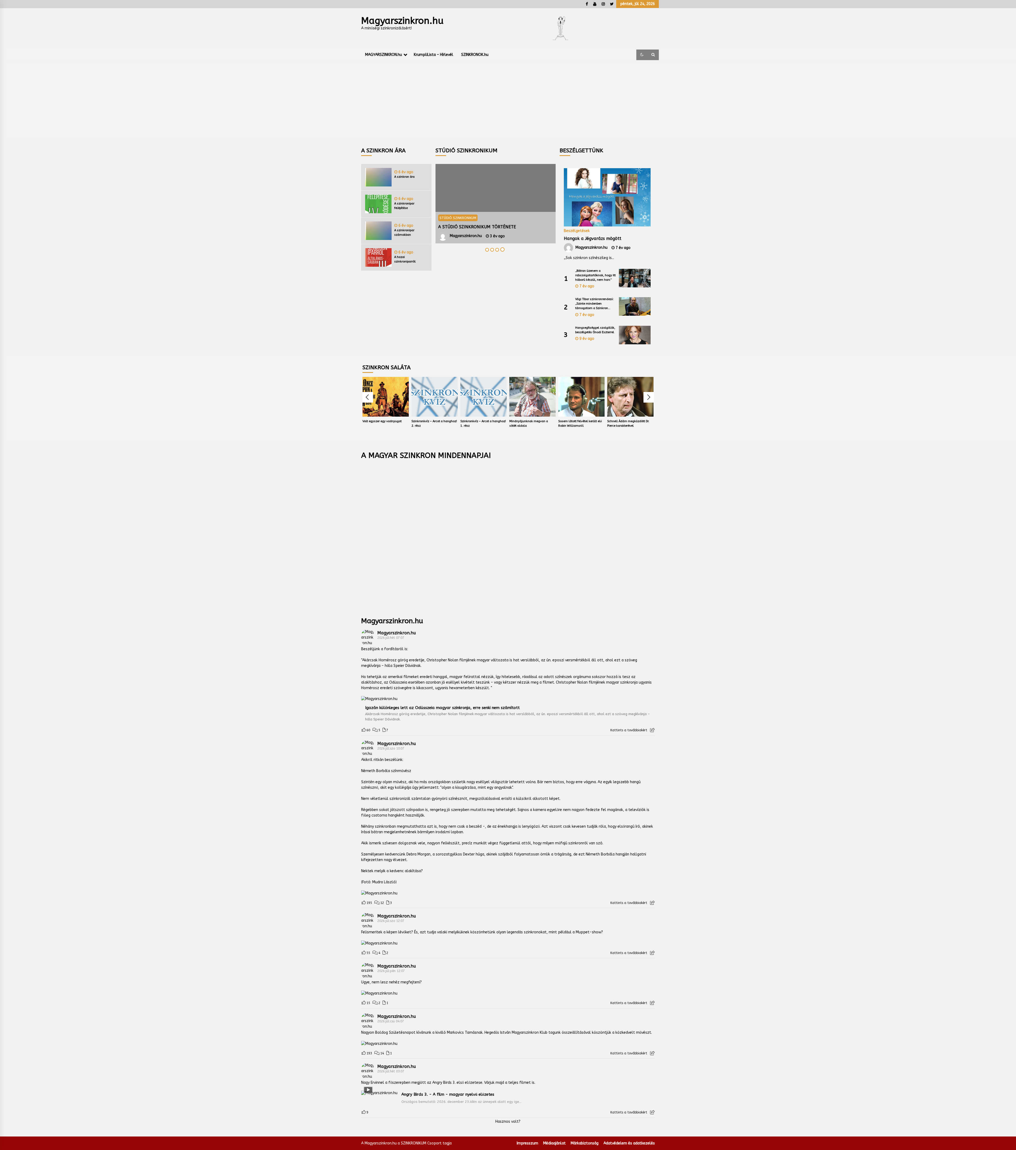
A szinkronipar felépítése (404, 206)
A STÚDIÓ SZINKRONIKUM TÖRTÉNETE (477, 226)
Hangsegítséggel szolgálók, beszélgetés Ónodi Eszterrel (595, 330)
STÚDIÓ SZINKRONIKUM (457, 218)
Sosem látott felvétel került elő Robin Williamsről (580, 423)
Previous (367, 397)
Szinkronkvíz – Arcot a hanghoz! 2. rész (434, 423)
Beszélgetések (577, 231)
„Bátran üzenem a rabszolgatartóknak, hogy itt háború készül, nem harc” (595, 275)
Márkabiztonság (584, 1143)
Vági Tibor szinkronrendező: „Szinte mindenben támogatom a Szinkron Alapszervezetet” (594, 303)
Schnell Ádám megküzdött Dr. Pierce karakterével (628, 423)
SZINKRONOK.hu (474, 54)
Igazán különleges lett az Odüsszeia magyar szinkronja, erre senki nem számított (442, 707)
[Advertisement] (508, 100)
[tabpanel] (496, 203)
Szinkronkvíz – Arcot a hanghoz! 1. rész (483, 423)
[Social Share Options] (652, 730)
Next (648, 397)
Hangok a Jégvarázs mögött (592, 238)
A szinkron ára (404, 177)
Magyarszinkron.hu (402, 20)
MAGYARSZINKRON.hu (383, 54)
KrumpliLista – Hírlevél (433, 54)
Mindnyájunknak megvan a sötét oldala (528, 423)
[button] (641, 55)
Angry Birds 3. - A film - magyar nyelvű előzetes (447, 1094)
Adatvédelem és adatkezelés (629, 1143)
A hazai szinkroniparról (405, 259)
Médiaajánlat (554, 1143)
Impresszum (527, 1143)
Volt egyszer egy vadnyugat (382, 421)
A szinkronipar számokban (404, 233)
